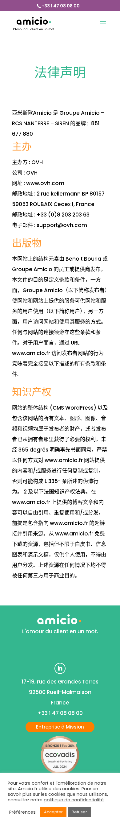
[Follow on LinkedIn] (60, 668)
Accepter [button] (53, 812)
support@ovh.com (62, 225)
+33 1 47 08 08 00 (61, 6)
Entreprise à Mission (60, 727)
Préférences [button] (22, 812)
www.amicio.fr (31, 353)
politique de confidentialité (74, 800)
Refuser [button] (79, 812)
